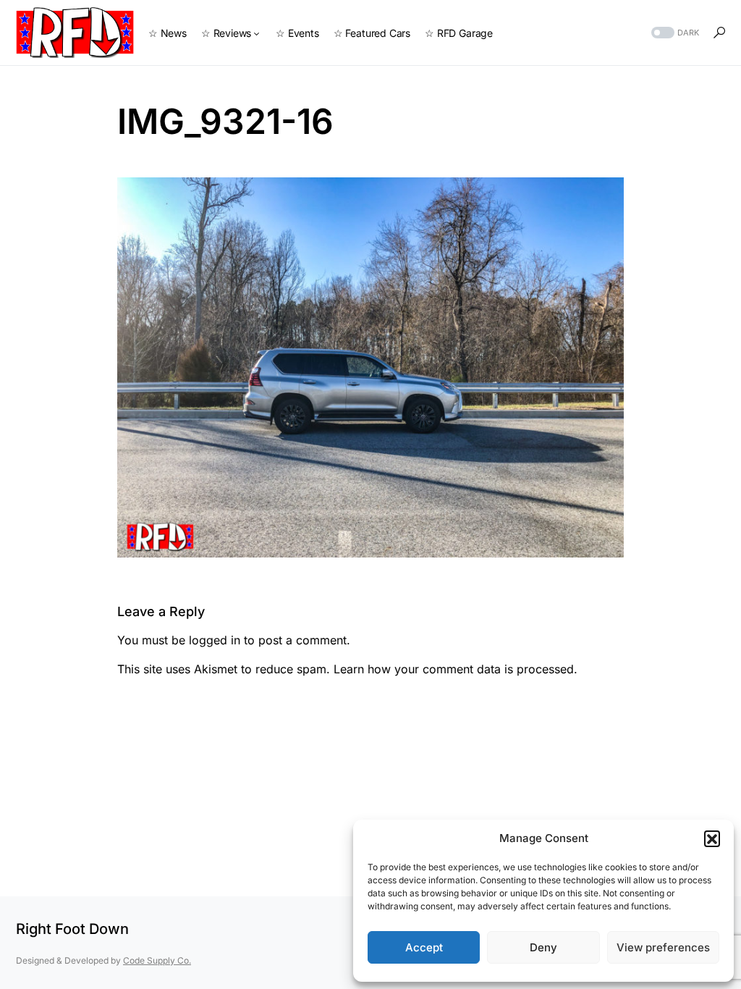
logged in (214, 640)
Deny (543, 947)
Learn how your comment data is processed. (455, 669)
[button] (712, 838)
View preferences (663, 947)
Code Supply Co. (157, 960)
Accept (424, 947)
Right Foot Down (72, 929)
